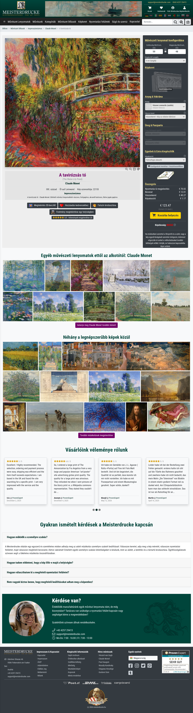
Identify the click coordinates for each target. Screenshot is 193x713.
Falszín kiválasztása (106, 205)
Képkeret (82, 21)
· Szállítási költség (74, 662)
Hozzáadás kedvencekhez (75, 205)
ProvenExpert (21, 498)
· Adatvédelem (42, 665)
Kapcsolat (135, 21)
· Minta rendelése (74, 675)
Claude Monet (50, 28)
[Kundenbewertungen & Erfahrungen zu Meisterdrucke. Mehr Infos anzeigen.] (175, 661)
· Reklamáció (42, 672)
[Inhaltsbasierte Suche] (181, 22)
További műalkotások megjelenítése (96, 435)
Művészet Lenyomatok (19, 21)
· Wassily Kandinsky (105, 665)
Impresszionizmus (35, 28)
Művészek (38, 21)
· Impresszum (42, 659)
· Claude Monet (104, 659)
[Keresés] (175, 22)
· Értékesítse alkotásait (76, 659)
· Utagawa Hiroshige (106, 669)
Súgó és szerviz (119, 21)
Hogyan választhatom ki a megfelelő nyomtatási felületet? (38, 572)
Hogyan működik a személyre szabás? (27, 537)
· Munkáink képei (73, 669)
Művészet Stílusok (67, 21)
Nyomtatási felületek (99, 21)
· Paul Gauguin (103, 662)
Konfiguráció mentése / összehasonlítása (166, 166)
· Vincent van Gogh (105, 655)
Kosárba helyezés (167, 215)
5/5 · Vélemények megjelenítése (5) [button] (78, 217)
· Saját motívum (73, 655)
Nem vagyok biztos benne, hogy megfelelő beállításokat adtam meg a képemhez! (50, 582)
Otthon (4, 28)
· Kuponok (71, 672)
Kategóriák (50, 21)
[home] (4, 21)
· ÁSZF (39, 662)
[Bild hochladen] (188, 22)
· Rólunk (40, 675)
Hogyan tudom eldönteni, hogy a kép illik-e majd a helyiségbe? (40, 562)
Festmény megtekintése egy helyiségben (74, 212)
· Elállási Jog (41, 669)
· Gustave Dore (103, 672)
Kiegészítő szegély (151, 57)
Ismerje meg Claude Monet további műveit (96, 325)
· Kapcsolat (41, 655)
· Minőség (71, 665)
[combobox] (165, 61)
